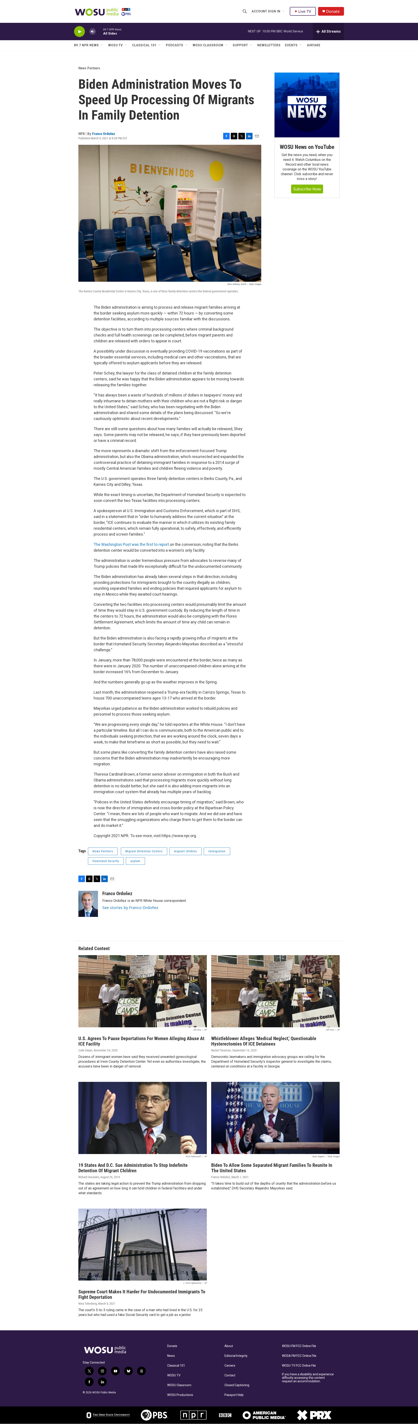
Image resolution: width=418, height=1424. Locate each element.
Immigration (217, 851)
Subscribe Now (307, 189)
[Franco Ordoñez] (88, 904)
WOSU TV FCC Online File (299, 1365)
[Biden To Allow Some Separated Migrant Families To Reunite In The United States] (275, 1118)
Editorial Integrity (236, 1355)
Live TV (304, 11)
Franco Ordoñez (103, 134)
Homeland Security (106, 861)
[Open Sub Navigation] (283, 11)
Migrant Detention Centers (144, 851)
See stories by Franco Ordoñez (130, 907)
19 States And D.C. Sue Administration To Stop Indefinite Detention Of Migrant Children (133, 1168)
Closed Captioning (236, 1385)
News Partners (89, 68)
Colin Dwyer (85, 1050)
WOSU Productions (180, 1395)
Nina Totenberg (87, 1303)
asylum (135, 861)
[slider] (99, 31)
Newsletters (269, 45)
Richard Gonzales (88, 1177)
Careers (229, 1365)
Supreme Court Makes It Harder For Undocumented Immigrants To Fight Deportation (141, 1294)
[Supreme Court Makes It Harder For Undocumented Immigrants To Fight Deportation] (142, 1245)
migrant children (185, 851)
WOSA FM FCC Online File (299, 1355)
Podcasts (174, 45)
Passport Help (234, 1395)
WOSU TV (115, 45)
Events (291, 45)
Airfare (313, 45)
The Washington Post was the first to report (131, 544)
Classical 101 (144, 45)
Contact (229, 1375)
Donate (333, 11)
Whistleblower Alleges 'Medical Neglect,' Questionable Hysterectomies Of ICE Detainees (263, 1041)
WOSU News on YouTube (307, 147)
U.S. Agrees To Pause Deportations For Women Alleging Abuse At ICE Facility (141, 1041)
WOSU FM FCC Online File (299, 1346)
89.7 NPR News (86, 45)
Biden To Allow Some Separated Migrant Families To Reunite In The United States (271, 1168)
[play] (79, 31)
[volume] (92, 32)
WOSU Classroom (208, 45)
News (171, 1355)
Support (240, 45)
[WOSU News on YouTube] (307, 105)
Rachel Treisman (221, 1050)
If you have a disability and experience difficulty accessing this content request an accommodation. (308, 1378)
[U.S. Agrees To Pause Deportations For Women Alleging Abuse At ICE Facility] (142, 991)
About (228, 1346)
